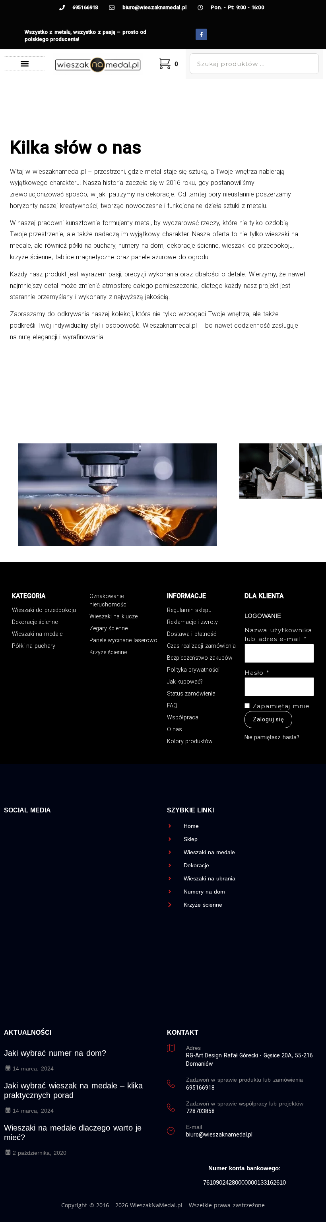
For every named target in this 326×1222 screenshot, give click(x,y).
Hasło (257, 672)
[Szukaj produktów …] (254, 63)
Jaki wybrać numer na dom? (55, 1053)
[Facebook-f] (201, 34)
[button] (24, 63)
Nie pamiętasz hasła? (271, 737)
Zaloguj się (268, 719)
